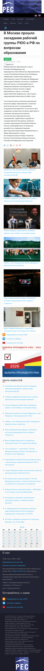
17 (4, 541)
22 (31, 541)
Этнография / (21, 653)
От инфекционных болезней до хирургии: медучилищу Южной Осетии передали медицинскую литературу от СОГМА (20, 511)
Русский (39, 16)
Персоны (13, 23)
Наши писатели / (8, 637)
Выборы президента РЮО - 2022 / (27, 625)
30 (20, 533)
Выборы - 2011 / (24, 619)
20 (20, 541)
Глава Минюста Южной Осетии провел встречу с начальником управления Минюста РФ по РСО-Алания (23, 462)
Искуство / (21, 630)
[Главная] (22, 664)
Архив (22, 527)
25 (9, 544)
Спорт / (32, 651)
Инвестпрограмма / (9, 630)
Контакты (20, 19)
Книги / (11, 634)
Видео (5, 23)
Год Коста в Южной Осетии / (11, 628)
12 (15, 538)
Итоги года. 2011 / (32, 632)
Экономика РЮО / (14, 653)
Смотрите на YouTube (15, 343)
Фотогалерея (30, 19)
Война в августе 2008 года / (29, 616)
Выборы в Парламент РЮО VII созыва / (13, 621)
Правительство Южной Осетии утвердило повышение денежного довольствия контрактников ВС (20, 172)
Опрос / (19, 641)
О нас (13, 19)
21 (26, 541)
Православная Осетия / (29, 646)
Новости (7, 59)
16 (37, 538)
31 (26, 533)
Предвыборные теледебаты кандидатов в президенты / (17, 650)
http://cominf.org (19, 571)
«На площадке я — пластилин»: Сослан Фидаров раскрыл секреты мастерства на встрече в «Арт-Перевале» (21, 451)
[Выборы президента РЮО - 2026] (21, 364)
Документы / (25, 628)
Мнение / (37, 635)
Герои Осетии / (27, 626)
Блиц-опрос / (20, 616)
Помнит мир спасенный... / (28, 644)
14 (26, 538)
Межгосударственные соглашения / (13, 635)
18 (9, 541)
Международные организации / (28, 635)
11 (9, 538)
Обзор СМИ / (23, 637)
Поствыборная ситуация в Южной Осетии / (14, 646)
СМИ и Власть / (20, 651)
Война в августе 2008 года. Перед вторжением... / (15, 617)
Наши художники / (16, 637)
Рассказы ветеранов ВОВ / (35, 650)
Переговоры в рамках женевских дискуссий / (15, 642)
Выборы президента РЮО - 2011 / (23, 623)
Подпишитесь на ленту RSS (17, 335)
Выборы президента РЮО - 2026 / (12, 626)
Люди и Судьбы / (24, 634)
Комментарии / (17, 634)
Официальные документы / (28, 641)
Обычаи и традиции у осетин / (11, 641)
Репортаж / (7, 651)
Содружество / (27, 651)
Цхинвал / (7, 653)
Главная (6, 19)
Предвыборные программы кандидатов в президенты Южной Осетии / (20, 648)
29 (15, 533)
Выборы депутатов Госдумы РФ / (29, 621)
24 (4, 544)
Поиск (27, 23)
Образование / (30, 637)
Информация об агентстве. (12, 562)
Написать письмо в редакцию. (14, 565)
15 (31, 538)
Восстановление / (9, 619)
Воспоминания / (30, 617)
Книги (20, 23)
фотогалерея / (37, 651)
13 (20, 538)
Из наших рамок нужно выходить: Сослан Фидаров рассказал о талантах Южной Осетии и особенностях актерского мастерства (23, 481)
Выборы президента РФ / (10, 623)
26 (15, 544)
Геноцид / (22, 626)
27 (4, 533)
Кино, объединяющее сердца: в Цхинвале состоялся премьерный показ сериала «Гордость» (19, 300)
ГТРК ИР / (20, 628)
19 (15, 541)
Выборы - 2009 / (16, 619)
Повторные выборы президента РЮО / (13, 644)
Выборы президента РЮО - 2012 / (12, 625)
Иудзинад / (7, 634)
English (36, 16)
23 (37, 541)
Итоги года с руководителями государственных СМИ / (16, 632)
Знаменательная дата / (33, 628)
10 (4, 538)
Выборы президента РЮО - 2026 (21, 347)
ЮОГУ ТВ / (26, 653)
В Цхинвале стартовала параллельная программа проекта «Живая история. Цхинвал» (19, 500)
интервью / (16, 630)
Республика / (13, 651)
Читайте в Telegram (14, 339)
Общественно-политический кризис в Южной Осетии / (16, 639)
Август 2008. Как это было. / (11, 616)
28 (9, 533)
